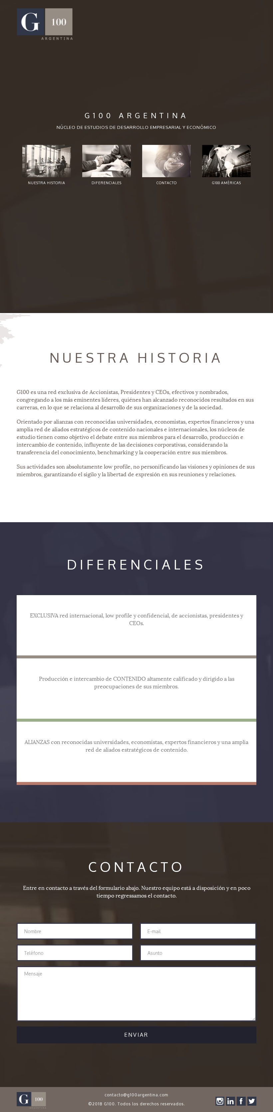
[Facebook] (241, 1101)
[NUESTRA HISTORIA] (47, 161)
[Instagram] (219, 1101)
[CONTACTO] (166, 161)
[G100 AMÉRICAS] (226, 161)
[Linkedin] (230, 1101)
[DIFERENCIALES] (107, 161)
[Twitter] (251, 1101)
